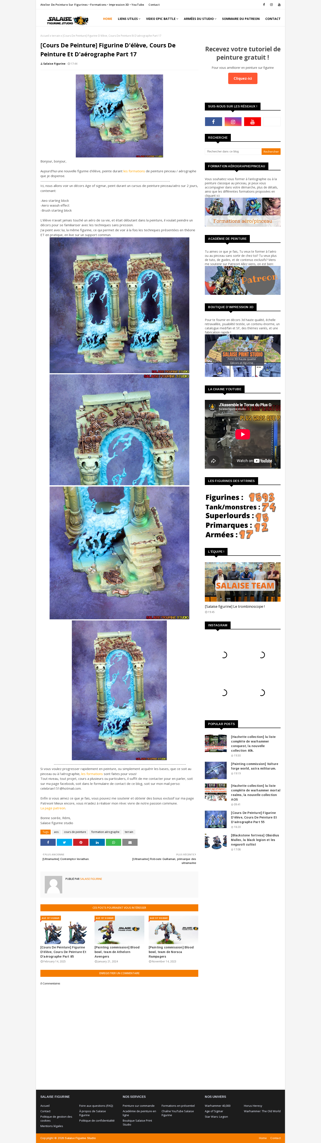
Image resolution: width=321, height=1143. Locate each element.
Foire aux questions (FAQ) (96, 1106)
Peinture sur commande (139, 1106)
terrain (56, 36)
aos (56, 832)
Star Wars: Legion (216, 1117)
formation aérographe (105, 832)
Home (263, 1138)
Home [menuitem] (107, 19)
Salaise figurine (54, 64)
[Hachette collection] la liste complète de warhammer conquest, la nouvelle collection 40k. (253, 743)
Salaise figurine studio (80, 1138)
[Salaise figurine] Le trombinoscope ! (235, 606)
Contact (153, 5)
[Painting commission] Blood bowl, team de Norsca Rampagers (171, 952)
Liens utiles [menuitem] (128, 19)
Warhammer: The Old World (262, 1111)
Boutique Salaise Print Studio (137, 1122)
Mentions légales (51, 1126)
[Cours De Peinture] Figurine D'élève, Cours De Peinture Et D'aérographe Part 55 (254, 817)
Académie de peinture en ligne (139, 1113)
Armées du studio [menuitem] (199, 19)
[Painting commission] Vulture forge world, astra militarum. (254, 766)
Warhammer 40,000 (217, 1106)
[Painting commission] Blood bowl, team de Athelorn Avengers (117, 952)
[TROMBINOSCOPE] (243, 582)
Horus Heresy (253, 1106)
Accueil (44, 36)
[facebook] (264, 4)
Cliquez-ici (243, 78)
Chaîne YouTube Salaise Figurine (178, 1113)
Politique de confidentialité (97, 1120)
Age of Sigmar (214, 1111)
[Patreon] (272, 121)
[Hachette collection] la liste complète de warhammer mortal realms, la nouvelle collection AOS (255, 792)
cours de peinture (75, 832)
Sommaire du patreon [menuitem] (241, 19)
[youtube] (278, 4)
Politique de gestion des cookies (56, 1118)
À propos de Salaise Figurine (92, 1113)
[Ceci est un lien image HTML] (243, 225)
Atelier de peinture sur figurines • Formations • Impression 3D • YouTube (92, 5)
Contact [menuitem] (273, 19)
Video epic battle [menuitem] (161, 19)
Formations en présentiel (178, 1106)
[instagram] (271, 4)
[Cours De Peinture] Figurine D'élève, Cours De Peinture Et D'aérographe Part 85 (63, 952)
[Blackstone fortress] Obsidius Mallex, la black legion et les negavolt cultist (255, 840)
